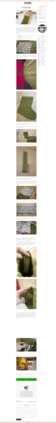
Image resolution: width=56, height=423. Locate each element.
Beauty (41, 41)
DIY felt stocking (25, 382)
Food (42, 53)
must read (39, 59)
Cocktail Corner (39, 47)
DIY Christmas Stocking (20, 382)
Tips (41, 65)
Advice (43, 38)
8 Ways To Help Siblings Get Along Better (41, 16)
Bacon (38, 41)
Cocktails (44, 47)
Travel (44, 65)
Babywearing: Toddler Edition (20, 401)
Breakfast (45, 41)
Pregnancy (39, 62)
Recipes (43, 62)
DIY (38, 50)
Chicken (39, 44)
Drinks (41, 50)
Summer (39, 65)
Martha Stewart (39, 56)
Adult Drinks (39, 38)
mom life (44, 56)
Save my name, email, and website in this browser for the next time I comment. (25, 417)
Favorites (39, 53)
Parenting (43, 59)
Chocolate (42, 44)
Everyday (44, 50)
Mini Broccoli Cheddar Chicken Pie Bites (32, 401)
